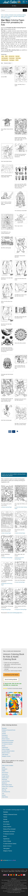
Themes (4, 731)
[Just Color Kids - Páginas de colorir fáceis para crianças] (14, 874)
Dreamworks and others (7, 742)
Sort (2, 63)
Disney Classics (6, 738)
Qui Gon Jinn (11, 56)
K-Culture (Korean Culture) (8, 751)
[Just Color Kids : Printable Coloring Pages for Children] (12, 1)
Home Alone (5, 774)
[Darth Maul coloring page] (7, 417)
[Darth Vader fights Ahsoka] (7, 158)
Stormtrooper (11, 58)
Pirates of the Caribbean (7, 786)
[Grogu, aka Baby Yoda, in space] (21, 81)
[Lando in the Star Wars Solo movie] (21, 275)
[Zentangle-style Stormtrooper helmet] (7, 371)
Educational (5, 735)
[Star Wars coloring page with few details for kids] (21, 314)
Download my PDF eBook (11, 674)
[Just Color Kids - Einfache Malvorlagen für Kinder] (19, 874)
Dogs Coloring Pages (6, 609)
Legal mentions (12, 871)
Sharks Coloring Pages (20, 533)
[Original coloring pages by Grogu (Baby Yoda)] (7, 172)
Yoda (3, 56)
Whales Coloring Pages (7, 507)
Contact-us (6, 871)
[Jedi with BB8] (7, 74)
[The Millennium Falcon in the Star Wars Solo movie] (21, 292)
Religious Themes (6, 756)
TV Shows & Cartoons (7, 744)
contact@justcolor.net (16, 889)
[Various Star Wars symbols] (21, 340)
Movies (3, 745)
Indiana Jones (5, 777)
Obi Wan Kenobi (5, 60)
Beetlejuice (4, 769)
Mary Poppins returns (7, 784)
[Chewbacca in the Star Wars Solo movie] (7, 275)
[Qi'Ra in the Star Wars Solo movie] (7, 298)
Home (2, 14)
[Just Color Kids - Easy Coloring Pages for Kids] (5, 874)
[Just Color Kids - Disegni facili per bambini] (16, 874)
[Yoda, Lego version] (21, 223)
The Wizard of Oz (6, 791)
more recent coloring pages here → (15, 612)
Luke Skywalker (5, 58)
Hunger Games (5, 776)
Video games (5, 754)
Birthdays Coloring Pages (7, 557)
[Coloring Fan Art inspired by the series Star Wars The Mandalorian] (21, 151)
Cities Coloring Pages (6, 533)
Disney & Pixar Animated (8, 740)
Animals (4, 733)
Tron (3, 793)
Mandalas (4, 728)
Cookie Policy (17, 871)
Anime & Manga (5, 749)
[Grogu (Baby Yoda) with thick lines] (7, 126)
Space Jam (4, 788)
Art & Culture (5, 737)
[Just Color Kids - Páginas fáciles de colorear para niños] (11, 874)
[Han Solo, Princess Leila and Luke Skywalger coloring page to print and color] (7, 395)
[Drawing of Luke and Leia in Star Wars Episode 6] (21, 396)
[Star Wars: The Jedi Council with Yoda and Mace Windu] (21, 420)
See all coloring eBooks (11, 679)
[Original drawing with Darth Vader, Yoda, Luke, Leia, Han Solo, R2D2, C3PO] (21, 134)
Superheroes (5, 747)
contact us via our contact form (21, 888)
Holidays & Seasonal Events (8, 730)
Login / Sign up (24, 2)
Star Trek (4, 790)
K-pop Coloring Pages (20, 582)
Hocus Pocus (5, 772)
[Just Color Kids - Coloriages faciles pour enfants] (8, 874)
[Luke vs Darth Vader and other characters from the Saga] (21, 363)
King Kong (4, 779)
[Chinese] (21, 874)
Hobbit (3, 770)
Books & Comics (6, 752)
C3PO (17, 60)
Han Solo (17, 56)
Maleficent (4, 783)
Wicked (3, 795)
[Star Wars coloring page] (7, 245)
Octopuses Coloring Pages (21, 609)
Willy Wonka (5, 797)
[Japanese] (24, 874)
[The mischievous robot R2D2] (21, 207)
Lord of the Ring (5, 781)
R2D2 (6, 56)
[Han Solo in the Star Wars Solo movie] (7, 321)
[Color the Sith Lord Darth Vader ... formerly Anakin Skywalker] (7, 199)
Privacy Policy (24, 871)
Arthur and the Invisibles (7, 765)
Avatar (3, 767)
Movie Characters (8, 16)
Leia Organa (12, 60)
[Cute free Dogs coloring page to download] (7, 604)
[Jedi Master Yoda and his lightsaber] (21, 253)
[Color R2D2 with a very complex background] (7, 229)
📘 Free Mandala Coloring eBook (8, 860)
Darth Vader (18, 58)
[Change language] (26, 2)
